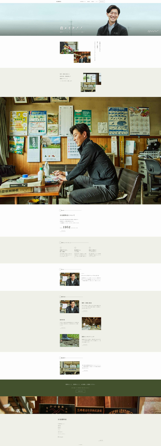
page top (101, 440)
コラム (97, 1)
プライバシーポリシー (61, 433)
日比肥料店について (83, 1)
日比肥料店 (58, 1)
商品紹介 (93, 1)
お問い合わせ (102, 1)
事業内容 (88, 1)
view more (63, 230)
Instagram (61, 436)
